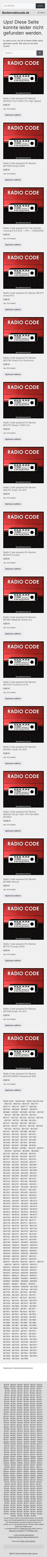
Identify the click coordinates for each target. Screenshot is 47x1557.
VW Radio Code (32, 1531)
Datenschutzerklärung (23, 1368)
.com (21, 1537)
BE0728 (13, 1384)
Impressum (8, 1368)
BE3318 (39, 1429)
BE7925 (32, 1505)
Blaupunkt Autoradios (16, 1531)
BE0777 (6, 1387)
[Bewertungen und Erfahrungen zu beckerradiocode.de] (23, 1535)
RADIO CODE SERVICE (27, 1541)
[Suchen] (40, 53)
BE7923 (26, 1505)
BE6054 (33, 1461)
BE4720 (26, 1446)
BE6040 (33, 1456)
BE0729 (19, 1384)
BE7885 (6, 1499)
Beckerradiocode (14, 1537)
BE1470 (26, 1403)
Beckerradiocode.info (31, 1537)
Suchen (40, 6)
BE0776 (39, 1384)
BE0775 (32, 1384)
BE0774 (26, 1384)
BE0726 (6, 1384)
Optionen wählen (13, 115)
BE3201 (6, 1427)
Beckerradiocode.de (15, 12)
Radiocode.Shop (26, 1528)
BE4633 (6, 1442)
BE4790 (6, 1456)
